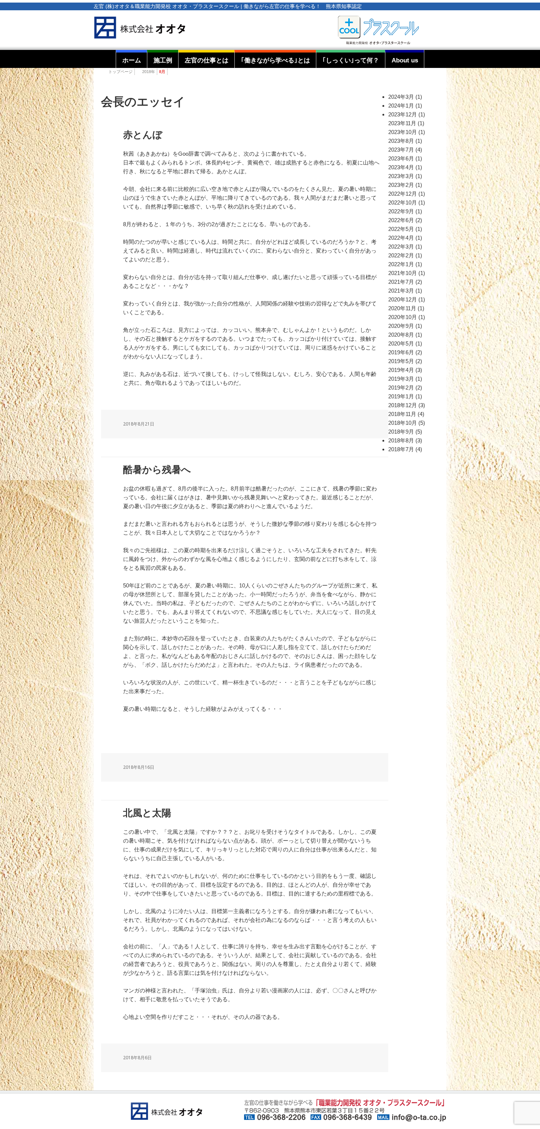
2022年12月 (402, 194)
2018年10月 (402, 423)
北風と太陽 (147, 813)
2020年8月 (401, 335)
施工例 (163, 60)
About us (405, 60)
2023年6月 (401, 158)
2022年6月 (401, 220)
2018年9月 (401, 431)
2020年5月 (401, 343)
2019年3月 (401, 379)
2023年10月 (402, 132)
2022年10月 (402, 202)
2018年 (148, 71)
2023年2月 (401, 185)
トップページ (120, 71)
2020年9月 (401, 326)
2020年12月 (402, 299)
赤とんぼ (142, 135)
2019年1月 (401, 396)
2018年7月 (401, 449)
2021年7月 (401, 282)
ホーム (131, 60)
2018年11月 (402, 414)
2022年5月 (401, 229)
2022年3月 (401, 246)
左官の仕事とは (206, 60)
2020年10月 (402, 317)
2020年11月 (402, 308)
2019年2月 (401, 387)
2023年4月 (401, 167)
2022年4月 (401, 238)
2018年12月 (402, 405)
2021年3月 (401, 290)
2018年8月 (401, 440)
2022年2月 (401, 255)
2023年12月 (402, 114)
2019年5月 (401, 361)
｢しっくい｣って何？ (351, 60)
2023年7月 (401, 149)
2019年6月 (401, 352)
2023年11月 (402, 123)
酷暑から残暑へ (157, 469)
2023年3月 (401, 176)
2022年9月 (401, 211)
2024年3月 (401, 97)
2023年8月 (401, 141)
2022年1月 (401, 264)
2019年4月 (401, 370)
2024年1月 (401, 105)
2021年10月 (402, 273)
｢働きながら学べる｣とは (275, 60)
